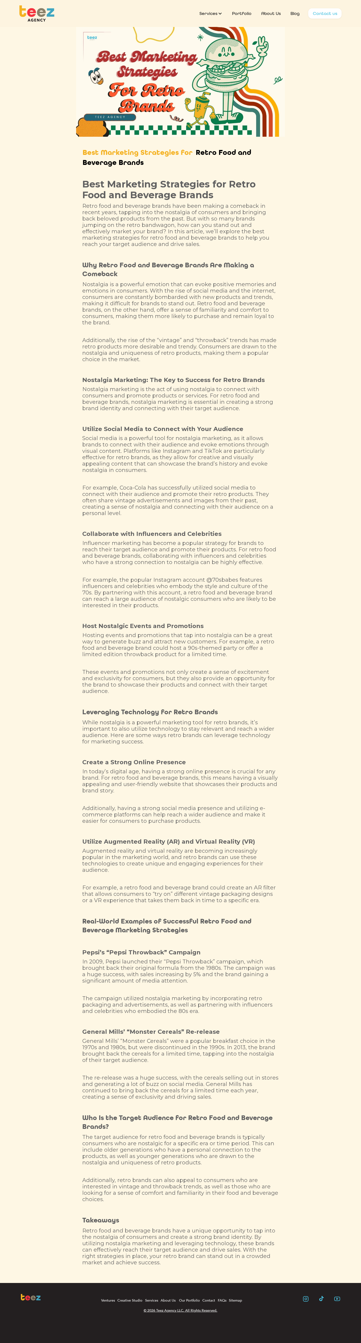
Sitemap (235, 1300)
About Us (271, 13)
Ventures (108, 1300)
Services (151, 1300)
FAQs (222, 1300)
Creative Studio (129, 1300)
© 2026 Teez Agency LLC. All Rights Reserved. (180, 1310)
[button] (210, 13)
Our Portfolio (189, 1300)
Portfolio (241, 13)
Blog (295, 13)
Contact (208, 1300)
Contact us (325, 13)
